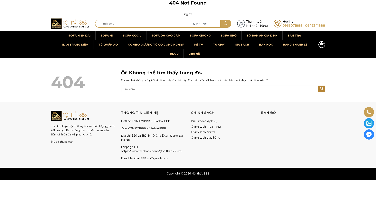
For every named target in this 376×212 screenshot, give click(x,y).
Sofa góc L (132, 35)
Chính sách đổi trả (203, 132)
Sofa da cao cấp (165, 35)
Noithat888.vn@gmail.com (149, 158)
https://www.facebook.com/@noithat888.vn (151, 151)
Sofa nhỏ (229, 35)
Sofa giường (200, 35)
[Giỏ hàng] (321, 44)
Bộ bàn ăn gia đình (262, 35)
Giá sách (242, 44)
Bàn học (266, 44)
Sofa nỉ (106, 35)
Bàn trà (294, 35)
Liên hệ (194, 53)
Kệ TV (198, 44)
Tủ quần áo (108, 44)
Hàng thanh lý (295, 44)
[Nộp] (225, 24)
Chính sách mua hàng (206, 126)
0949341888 (315, 25)
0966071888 (292, 25)
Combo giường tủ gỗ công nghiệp (156, 44)
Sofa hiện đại (79, 35)
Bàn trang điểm (75, 44)
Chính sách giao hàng (205, 137)
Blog (174, 53)
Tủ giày (219, 44)
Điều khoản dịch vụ (204, 121)
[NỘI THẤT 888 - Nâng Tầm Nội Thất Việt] (70, 23)
